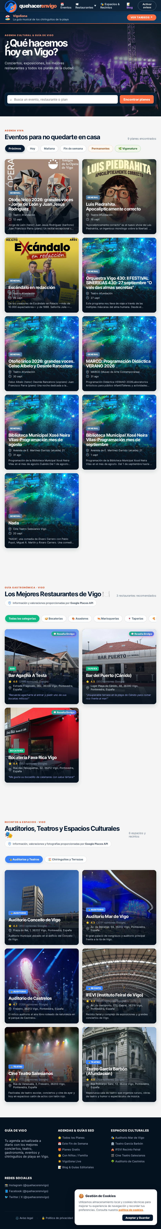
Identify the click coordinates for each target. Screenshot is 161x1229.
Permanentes (101, 148)
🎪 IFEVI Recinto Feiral (125, 1149)
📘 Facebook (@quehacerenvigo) (26, 1191)
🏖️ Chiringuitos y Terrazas (65, 859)
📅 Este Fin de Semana (73, 1143)
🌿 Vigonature (127, 148)
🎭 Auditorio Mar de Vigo (127, 1137)
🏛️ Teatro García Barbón (127, 1143)
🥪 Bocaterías (54, 618)
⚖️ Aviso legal (24, 1218)
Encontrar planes (136, 99)
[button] (42, 196)
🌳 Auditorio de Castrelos (128, 1161)
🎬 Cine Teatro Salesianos (128, 1155)
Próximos (15, 148)
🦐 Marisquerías (108, 618)
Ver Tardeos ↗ (142, 17)
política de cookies (131, 1209)
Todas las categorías (22, 618)
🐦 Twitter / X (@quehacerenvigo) (27, 1197)
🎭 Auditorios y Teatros (24, 859)
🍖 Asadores (80, 618)
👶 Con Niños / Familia (73, 1155)
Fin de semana (73, 148)
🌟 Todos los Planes (71, 1137)
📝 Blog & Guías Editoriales (76, 1167)
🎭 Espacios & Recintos (110, 5)
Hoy (32, 148)
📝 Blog (130, 5)
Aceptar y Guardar (137, 1217)
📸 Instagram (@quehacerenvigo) (27, 1185)
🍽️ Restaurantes (85, 5)
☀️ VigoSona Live (69, 1161)
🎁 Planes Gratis (69, 1149)
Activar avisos (147, 6)
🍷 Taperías (135, 618)
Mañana (49, 148)
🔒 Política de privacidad (57, 1218)
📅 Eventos (65, 5)
